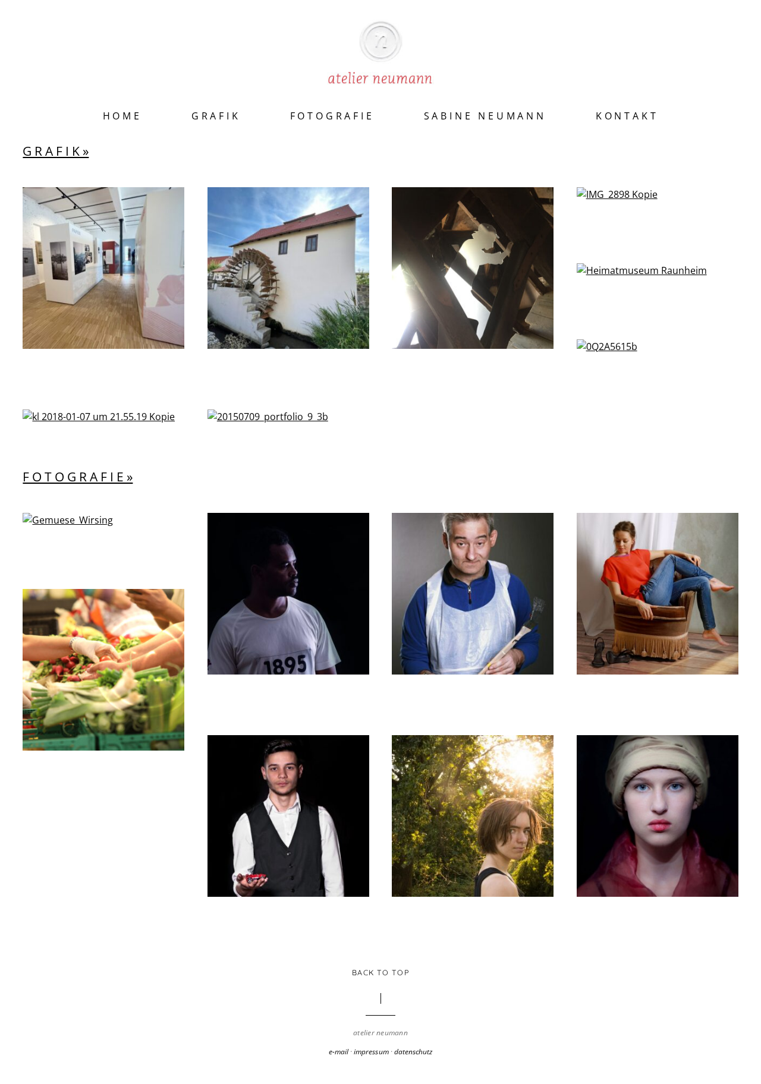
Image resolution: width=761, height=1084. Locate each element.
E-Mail (338, 1052)
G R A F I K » (56, 151)
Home (122, 115)
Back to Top (380, 972)
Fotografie (332, 115)
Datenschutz (413, 1052)
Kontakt (627, 115)
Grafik (216, 115)
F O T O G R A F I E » (78, 476)
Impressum (371, 1052)
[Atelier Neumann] (380, 69)
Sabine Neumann (485, 115)
